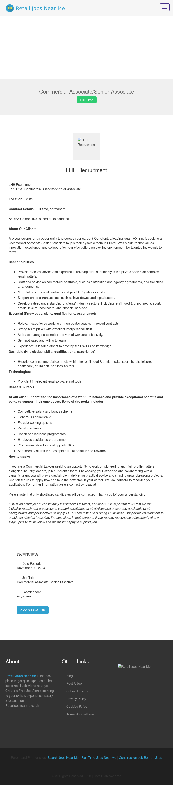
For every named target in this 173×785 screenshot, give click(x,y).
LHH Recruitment (86, 170)
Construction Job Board (136, 757)
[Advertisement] (86, 47)
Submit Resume (77, 691)
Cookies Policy (76, 706)
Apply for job (32, 610)
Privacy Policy (76, 698)
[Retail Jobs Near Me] (35, 8)
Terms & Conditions (80, 714)
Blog (69, 675)
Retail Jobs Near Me (20, 675)
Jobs (158, 757)
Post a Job (74, 683)
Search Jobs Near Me (63, 757)
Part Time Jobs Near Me (98, 757)
